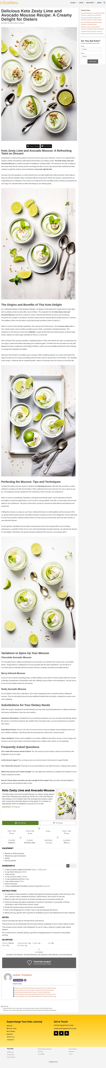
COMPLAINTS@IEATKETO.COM (65, 1029)
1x (68, 866)
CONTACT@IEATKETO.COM (63, 1025)
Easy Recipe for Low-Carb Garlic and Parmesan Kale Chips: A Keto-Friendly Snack (27, 1008)
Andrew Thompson (18, 23)
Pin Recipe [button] (59, 823)
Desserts (5, 1006)
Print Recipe (47, 146)
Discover (89, 2)
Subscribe (92, 61)
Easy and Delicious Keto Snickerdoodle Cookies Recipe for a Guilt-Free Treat (35, 994)
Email (82, 46)
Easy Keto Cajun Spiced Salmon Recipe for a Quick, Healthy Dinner (32, 992)
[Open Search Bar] (104, 3)
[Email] (25, 980)
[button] (3, 807)
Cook (81, 2)
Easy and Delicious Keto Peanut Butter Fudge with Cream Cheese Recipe (34, 990)
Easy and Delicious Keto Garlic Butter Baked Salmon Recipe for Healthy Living (35, 996)
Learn (72, 2)
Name (82, 53)
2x (71, 866)
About (99, 2)
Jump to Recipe (34, 146)
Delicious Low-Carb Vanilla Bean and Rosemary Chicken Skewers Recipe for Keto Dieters (29, 1010)
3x (74, 866)
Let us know (37, 964)
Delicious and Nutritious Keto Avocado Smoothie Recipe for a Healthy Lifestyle (35, 988)
